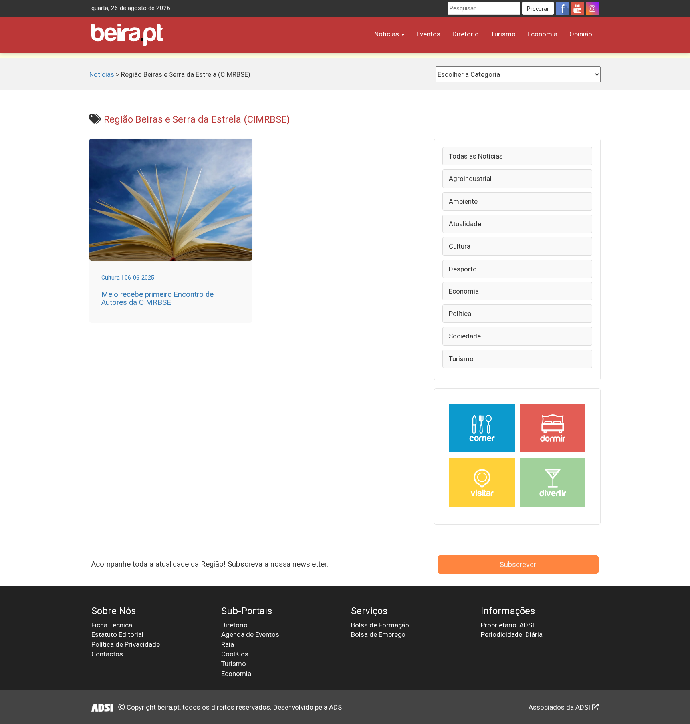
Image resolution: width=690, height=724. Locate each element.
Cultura (459, 246)
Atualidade (465, 224)
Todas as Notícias (476, 156)
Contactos (107, 654)
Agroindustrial (470, 179)
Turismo (503, 34)
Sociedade (465, 336)
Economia (542, 34)
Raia (227, 644)
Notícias (387, 34)
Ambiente (463, 201)
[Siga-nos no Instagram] (592, 8)
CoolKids (234, 654)
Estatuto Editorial (117, 634)
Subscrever (518, 564)
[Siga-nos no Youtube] (577, 8)
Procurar (538, 9)
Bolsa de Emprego (378, 634)
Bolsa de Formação (380, 625)
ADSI (336, 707)
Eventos (428, 34)
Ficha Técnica (111, 625)
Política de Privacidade (125, 644)
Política (460, 314)
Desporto (463, 269)
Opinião (580, 34)
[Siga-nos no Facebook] (562, 8)
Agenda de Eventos (250, 634)
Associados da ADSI (560, 707)
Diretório (465, 34)
